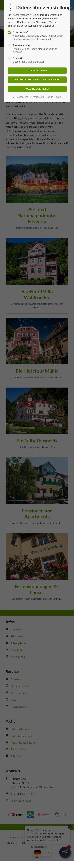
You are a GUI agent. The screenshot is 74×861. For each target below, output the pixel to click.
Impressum (38, 97)
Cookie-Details (53, 97)
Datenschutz (21, 97)
